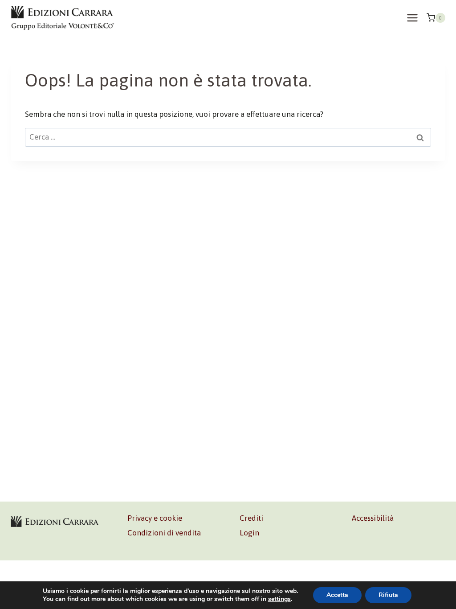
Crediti (251, 518)
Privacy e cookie (154, 518)
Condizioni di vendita (164, 532)
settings (279, 599)
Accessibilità (373, 518)
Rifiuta (388, 595)
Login (249, 532)
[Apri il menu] (412, 17)
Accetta (337, 595)
